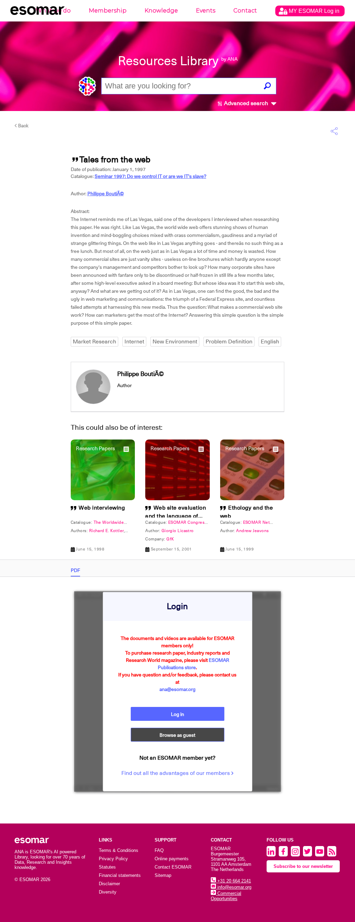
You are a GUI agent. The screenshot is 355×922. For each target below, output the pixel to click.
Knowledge (161, 10)
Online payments (172, 858)
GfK (170, 539)
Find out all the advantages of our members (176, 773)
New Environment (175, 341)
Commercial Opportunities (226, 896)
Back (22, 125)
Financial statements (120, 875)
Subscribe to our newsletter (303, 866)
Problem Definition (229, 341)
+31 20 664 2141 (233, 880)
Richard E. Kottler (106, 530)
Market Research (94, 341)
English (270, 341)
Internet (134, 341)
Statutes (107, 867)
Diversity (107, 892)
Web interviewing (102, 507)
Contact (245, 10)
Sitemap (163, 875)
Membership (108, 10)
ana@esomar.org (177, 689)
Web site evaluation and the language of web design (175, 516)
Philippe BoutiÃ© (105, 193)
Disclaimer (109, 883)
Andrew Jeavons (252, 530)
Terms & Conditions (118, 850)
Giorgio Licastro (178, 530)
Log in (177, 714)
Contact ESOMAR (173, 867)
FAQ (159, 850)
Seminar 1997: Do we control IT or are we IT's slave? (150, 176)
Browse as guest (177, 735)
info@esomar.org (233, 887)
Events (205, 10)
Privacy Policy (113, 858)
